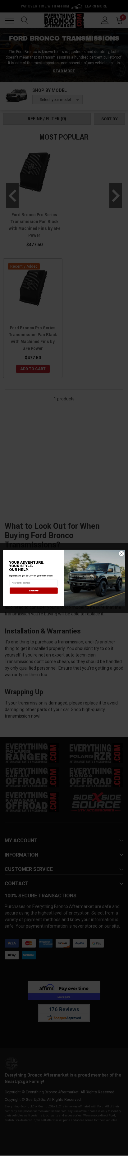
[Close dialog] (121, 553)
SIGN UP (33, 590)
